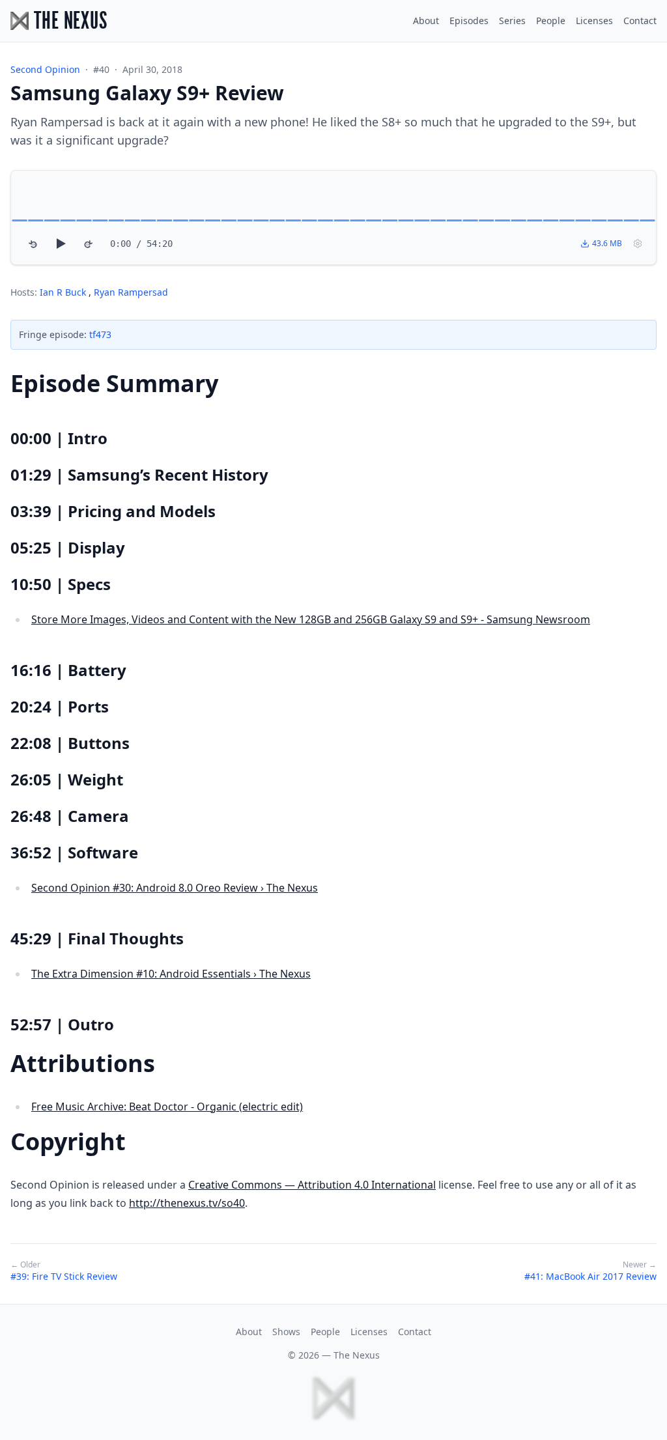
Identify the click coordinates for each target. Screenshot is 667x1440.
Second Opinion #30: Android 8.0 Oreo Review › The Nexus (174, 888)
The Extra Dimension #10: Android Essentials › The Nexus (171, 974)
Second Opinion (45, 69)
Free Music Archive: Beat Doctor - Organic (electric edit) (167, 1106)
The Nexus (357, 1355)
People (550, 20)
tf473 (100, 334)
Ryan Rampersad (131, 292)
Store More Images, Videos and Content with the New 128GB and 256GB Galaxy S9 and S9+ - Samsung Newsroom (310, 619)
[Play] (61, 244)
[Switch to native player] (638, 243)
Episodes (469, 20)
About (426, 20)
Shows (286, 1331)
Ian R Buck (64, 292)
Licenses (594, 20)
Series (512, 20)
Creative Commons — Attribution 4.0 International (312, 1185)
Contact (640, 20)
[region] (333, 217)
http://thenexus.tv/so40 (187, 1203)
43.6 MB (607, 243)
